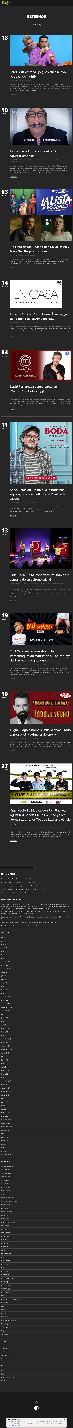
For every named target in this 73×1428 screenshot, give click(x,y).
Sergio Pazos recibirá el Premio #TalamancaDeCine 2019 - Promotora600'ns (24, 922)
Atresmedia (4, 1183)
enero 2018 (4, 1077)
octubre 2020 (5, 969)
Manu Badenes (6, 1261)
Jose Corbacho (5, 1243)
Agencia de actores (24, 159)
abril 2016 (4, 1144)
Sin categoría (5, 1334)
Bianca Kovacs (5, 1187)
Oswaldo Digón (6, 1289)
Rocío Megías (5, 1324)
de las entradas (7, 1374)
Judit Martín (4, 1250)
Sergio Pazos (54, 922)
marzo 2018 (5, 1070)
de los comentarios (8, 1377)
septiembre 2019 (6, 1007)
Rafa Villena (4, 1313)
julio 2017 (4, 1098)
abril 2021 (4, 948)
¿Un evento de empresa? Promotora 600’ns (26, 926)
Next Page (70, 854)
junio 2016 (4, 1137)
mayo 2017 (4, 1105)
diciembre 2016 (6, 1119)
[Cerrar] (65, 1419)
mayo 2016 (4, 1140)
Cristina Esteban (6, 1205)
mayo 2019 (4, 1021)
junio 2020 (4, 979)
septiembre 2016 (6, 1126)
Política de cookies (14, 1425)
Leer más (13, 94)
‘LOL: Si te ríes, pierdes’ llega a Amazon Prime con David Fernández (21, 893)
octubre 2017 (5, 1088)
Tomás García (5, 1345)
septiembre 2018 (6, 1049)
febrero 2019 (5, 1032)
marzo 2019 (5, 1028)
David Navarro (5, 1215)
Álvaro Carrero (5, 1176)
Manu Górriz (5, 1264)
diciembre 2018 (6, 1039)
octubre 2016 (5, 1123)
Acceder (3, 1370)
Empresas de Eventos (8, 1222)
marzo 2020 (5, 986)
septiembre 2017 (6, 1091)
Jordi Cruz (28, 80)
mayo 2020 (4, 983)
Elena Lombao (34, 583)
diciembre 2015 (6, 1155)
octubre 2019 (5, 1004)
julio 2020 (4, 976)
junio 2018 (4, 1060)
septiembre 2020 (6, 972)
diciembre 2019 (6, 997)
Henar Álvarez (30, 322)
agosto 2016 (5, 1130)
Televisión (19, 162)
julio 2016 (4, 1133)
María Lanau (5, 1271)
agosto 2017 (5, 1095)
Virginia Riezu (5, 1355)
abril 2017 (4, 1109)
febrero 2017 (5, 1116)
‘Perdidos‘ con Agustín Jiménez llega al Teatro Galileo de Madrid (20, 886)
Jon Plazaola (50, 583)
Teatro (21, 585)
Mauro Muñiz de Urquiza (8, 1278)
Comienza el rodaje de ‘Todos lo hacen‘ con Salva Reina (18, 882)
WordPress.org (5, 1381)
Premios (3, 1296)
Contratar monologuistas (9, 1201)
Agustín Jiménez (36, 159)
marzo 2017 (5, 1112)
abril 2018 (4, 1067)
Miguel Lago (29, 738)
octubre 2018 (5, 1046)
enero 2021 (4, 958)
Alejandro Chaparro (7, 1173)
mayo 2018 (4, 1063)
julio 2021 (4, 937)
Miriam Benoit (5, 1285)
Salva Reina (52, 255)
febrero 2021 (5, 955)
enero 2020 (4, 993)
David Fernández (24, 395)
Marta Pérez (5, 1275)
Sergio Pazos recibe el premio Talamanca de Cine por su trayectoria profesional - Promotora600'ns (31, 917)
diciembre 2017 (6, 1081)
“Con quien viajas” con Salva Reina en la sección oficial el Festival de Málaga (24, 889)
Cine (32, 255)
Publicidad (4, 1303)
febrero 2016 (5, 1147)
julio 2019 (4, 1014)
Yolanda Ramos (6, 1359)
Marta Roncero (5, 926)
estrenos (21, 80)
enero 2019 (4, 1035)
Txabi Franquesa (6, 1352)
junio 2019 (4, 1018)
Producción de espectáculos (10, 1299)
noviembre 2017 (6, 1084)
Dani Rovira (4, 1208)
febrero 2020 (5, 990)
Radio (3, 1310)
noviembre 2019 (6, 1000)
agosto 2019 (5, 1011)
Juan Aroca (4, 1247)
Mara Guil (44, 255)
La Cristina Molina (6, 1254)
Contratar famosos (7, 1198)
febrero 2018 (5, 1074)
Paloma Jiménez (6, 1292)
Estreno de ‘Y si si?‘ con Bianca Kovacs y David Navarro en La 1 (20, 879)
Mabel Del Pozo (6, 1257)
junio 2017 (4, 1102)
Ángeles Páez (5, 1180)
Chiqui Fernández (6, 1190)
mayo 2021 (4, 944)
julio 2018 (4, 1056)
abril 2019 (4, 1025)
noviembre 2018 (6, 1042)
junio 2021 (4, 941)
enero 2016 (4, 1151)
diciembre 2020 (6, 962)
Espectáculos (22, 664)
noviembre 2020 (6, 965)
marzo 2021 (5, 951)
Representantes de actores (9, 1320)
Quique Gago (5, 1306)
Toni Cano (42, 664)
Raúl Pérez (4, 1317)
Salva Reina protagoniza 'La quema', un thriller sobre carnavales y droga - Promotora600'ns (29, 911)
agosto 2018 (5, 1053)
